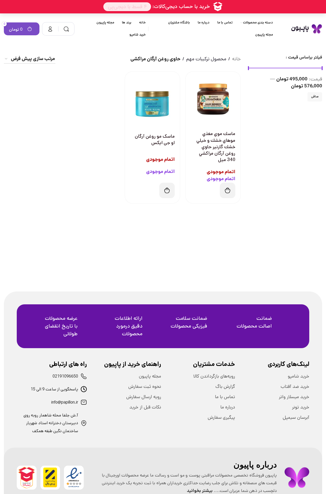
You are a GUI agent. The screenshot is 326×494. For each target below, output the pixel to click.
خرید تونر (300, 407)
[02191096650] (84, 376)
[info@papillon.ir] (84, 402)
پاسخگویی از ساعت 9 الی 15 (54, 389)
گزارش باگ (225, 386)
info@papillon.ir (64, 402)
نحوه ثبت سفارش (144, 386)
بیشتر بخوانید (200, 491)
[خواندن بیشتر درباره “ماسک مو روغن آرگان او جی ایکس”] (167, 190)
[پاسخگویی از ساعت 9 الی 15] (84, 389)
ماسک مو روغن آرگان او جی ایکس (155, 139)
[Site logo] (306, 28)
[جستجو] (66, 29)
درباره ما (227, 407)
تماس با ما (225, 396)
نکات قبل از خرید (145, 407)
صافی (315, 96)
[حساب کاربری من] (50, 29)
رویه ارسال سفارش (143, 396)
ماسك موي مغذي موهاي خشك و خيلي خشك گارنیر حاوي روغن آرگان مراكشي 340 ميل (215, 146)
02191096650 (65, 376)
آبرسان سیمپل (296, 417)
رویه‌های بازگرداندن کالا (214, 376)
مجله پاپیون (150, 376)
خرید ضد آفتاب (295, 386)
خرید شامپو (298, 376)
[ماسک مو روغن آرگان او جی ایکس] (152, 99)
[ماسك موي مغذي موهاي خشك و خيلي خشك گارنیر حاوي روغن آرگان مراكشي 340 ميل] (213, 99)
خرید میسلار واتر (294, 396)
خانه (236, 58)
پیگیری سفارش (221, 417)
